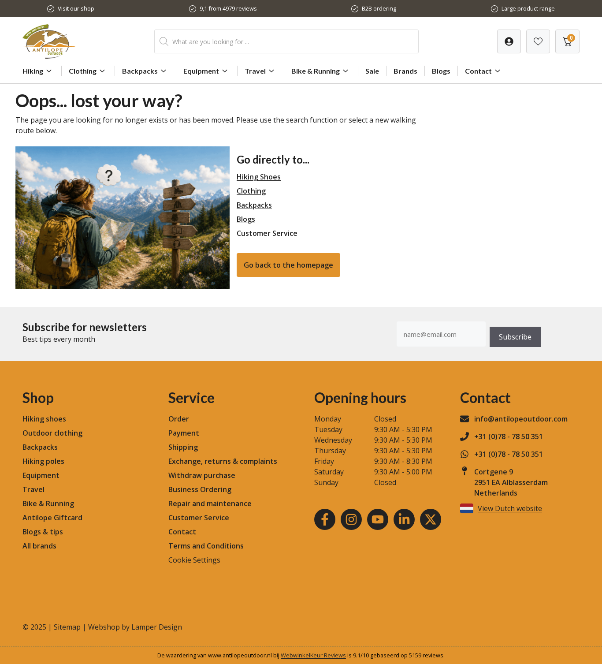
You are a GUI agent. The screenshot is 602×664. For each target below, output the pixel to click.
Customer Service (267, 233)
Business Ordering (199, 489)
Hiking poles (43, 461)
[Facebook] (324, 519)
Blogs (441, 71)
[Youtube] (377, 519)
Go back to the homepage (288, 265)
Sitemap (67, 627)
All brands (39, 546)
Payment (183, 433)
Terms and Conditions (206, 546)
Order (178, 419)
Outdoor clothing (52, 433)
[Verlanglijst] (509, 41)
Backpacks (140, 71)
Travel (255, 71)
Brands (405, 71)
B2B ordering (379, 8)
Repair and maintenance (210, 503)
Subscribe (515, 337)
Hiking (32, 71)
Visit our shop (76, 8)
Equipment (201, 71)
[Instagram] (351, 519)
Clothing (83, 71)
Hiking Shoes (259, 177)
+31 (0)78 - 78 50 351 (508, 436)
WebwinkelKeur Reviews (313, 655)
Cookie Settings (194, 560)
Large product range (528, 8)
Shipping (183, 447)
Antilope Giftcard (52, 517)
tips (56, 532)
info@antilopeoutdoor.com (521, 419)
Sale (372, 71)
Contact (478, 71)
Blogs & (35, 532)
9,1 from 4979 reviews (228, 8)
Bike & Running (315, 71)
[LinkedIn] (404, 519)
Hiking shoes (44, 419)
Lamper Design (156, 627)
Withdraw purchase (201, 475)
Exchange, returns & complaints (222, 461)
